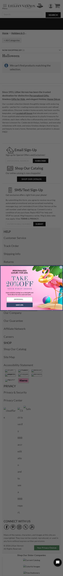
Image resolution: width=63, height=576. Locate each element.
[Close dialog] (61, 267)
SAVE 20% (19, 305)
